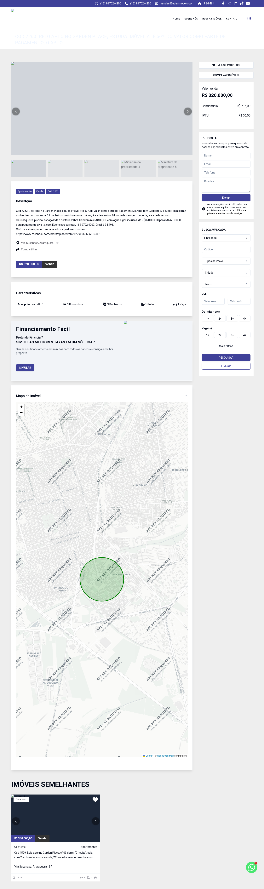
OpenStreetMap (165, 755)
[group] (226, 318)
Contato (232, 18)
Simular (25, 367)
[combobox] (226, 237)
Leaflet (149, 755)
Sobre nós (191, 18)
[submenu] (249, 18)
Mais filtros (226, 346)
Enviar (226, 197)
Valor (205, 294)
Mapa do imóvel (28, 396)
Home (176, 18)
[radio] (207, 318)
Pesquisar (226, 357)
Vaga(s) (207, 328)
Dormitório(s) (211, 311)
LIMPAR (226, 366)
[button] (16, 111)
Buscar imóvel (211, 18)
